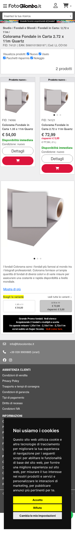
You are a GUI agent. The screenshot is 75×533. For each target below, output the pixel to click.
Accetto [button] (37, 500)
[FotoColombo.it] (24, 6)
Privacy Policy (10, 381)
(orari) (36, 352)
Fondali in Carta (48, 28)
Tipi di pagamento (13, 397)
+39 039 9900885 (20, 352)
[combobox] (37, 15)
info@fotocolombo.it (22, 344)
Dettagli (17, 151)
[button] (58, 5)
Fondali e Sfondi (25, 28)
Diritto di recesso (12, 403)
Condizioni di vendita (15, 375)
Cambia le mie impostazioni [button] (37, 515)
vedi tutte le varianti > (60, 297)
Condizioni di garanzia (15, 392)
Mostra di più (12, 289)
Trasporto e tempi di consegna (20, 386)
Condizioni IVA (11, 409)
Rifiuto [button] (37, 507)
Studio (7, 28)
